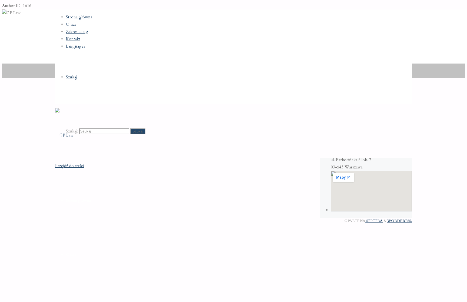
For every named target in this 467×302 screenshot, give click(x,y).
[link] (71, 77)
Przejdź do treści (69, 165)
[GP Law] (64, 135)
